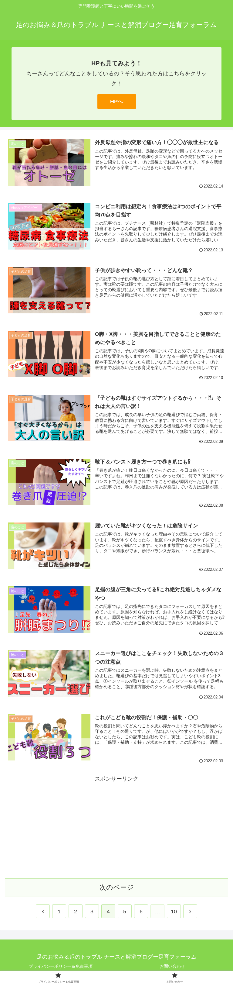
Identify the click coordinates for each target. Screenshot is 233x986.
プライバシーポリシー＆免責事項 (61, 966)
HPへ (116, 101)
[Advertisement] (116, 826)
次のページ (117, 887)
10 (174, 911)
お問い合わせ (172, 966)
